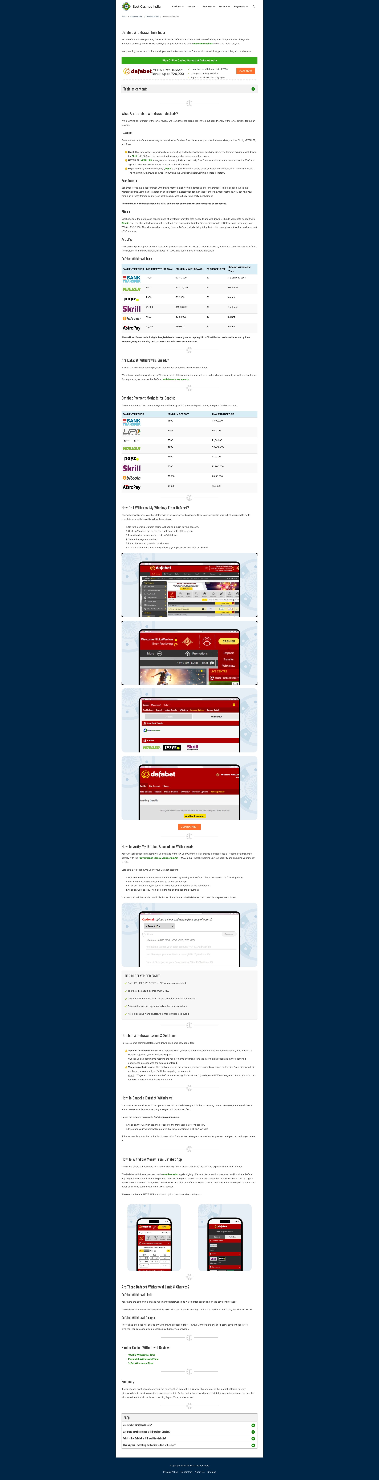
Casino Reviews (136, 17)
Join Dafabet (189, 826)
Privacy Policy (170, 1472)
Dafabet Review (153, 17)
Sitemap (211, 1472)
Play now (245, 70)
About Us (200, 1472)
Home (124, 17)
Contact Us (186, 1472)
